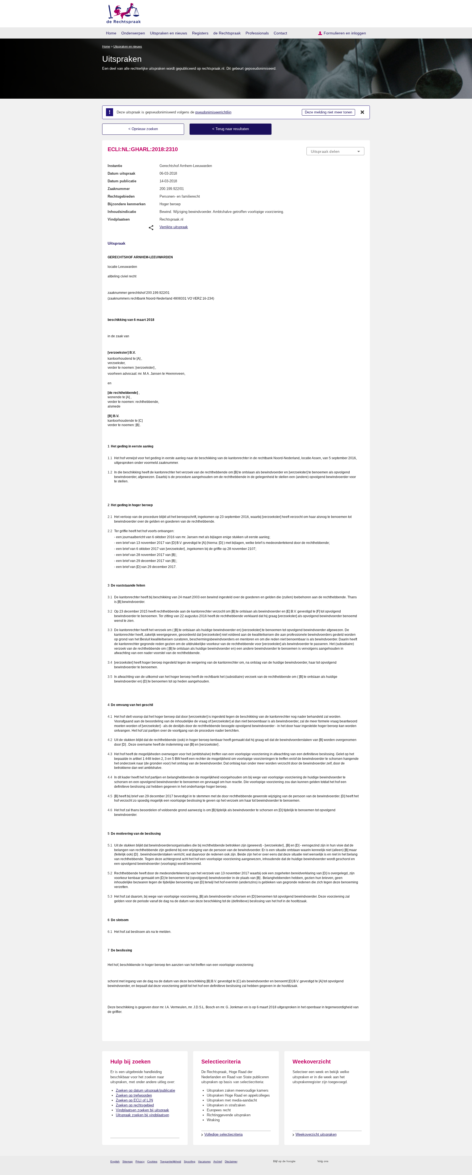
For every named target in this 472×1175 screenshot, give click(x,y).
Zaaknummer (119, 189)
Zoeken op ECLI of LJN (134, 1100)
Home (111, 33)
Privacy (139, 1161)
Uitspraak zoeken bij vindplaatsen (142, 1115)
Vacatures (204, 1161)
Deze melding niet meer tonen (328, 112)
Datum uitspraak (121, 173)
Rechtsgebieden (121, 196)
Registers (200, 33)
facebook (340, 1161)
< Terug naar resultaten (230, 129)
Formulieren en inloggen (345, 33)
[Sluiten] (362, 112)
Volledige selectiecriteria (223, 1134)
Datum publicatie (122, 181)
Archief (217, 1161)
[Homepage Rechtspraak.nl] (122, 12)
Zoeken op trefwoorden (134, 1095)
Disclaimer (231, 1161)
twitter (333, 1161)
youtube (361, 1161)
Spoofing (189, 1161)
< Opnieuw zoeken (143, 129)
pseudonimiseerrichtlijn (213, 112)
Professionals (257, 33)
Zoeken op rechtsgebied (135, 1105)
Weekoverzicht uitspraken (316, 1134)
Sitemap (127, 1161)
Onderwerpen (133, 33)
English (115, 1161)
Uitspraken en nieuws (168, 33)
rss (300, 1161)
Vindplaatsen (119, 219)
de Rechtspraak (227, 33)
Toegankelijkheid (170, 1161)
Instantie (115, 166)
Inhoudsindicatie (122, 212)
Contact (280, 33)
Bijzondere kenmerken (127, 204)
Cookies (152, 1161)
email (308, 1161)
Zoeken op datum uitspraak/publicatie (145, 1090)
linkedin (354, 1161)
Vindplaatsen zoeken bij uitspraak (142, 1110)
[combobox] (335, 151)
